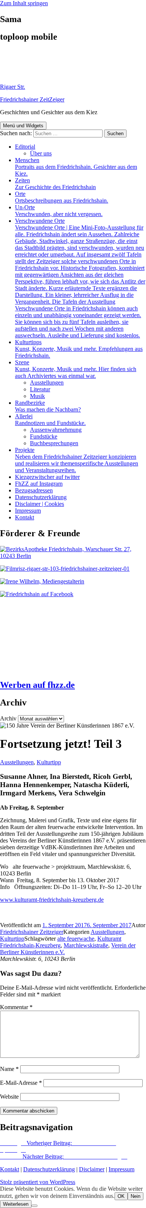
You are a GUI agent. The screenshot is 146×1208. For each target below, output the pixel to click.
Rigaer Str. (12, 87)
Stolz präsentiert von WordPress (37, 1182)
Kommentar (16, 1007)
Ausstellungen (47, 382)
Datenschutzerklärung (41, 497)
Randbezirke (48, 406)
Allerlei (50, 419)
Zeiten (55, 183)
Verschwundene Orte (80, 278)
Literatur (40, 389)
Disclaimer (91, 1169)
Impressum (28, 510)
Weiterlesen (15, 1204)
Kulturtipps (79, 349)
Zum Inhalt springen (24, 3)
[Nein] (34, 1206)
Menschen (76, 167)
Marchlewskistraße (86, 945)
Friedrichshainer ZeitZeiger (32, 99)
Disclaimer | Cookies (39, 504)
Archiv (8, 718)
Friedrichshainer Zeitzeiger (31, 932)
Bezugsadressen (34, 490)
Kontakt (24, 517)
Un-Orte (59, 210)
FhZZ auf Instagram (39, 483)
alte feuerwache (75, 938)
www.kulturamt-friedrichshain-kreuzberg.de (52, 899)
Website (9, 1096)
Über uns (41, 153)
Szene (75, 369)
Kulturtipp (49, 762)
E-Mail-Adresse (21, 1083)
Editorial (25, 146)
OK (121, 1196)
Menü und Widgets (23, 125)
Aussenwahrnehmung (56, 430)
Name (9, 1069)
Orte (61, 197)
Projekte (76, 460)
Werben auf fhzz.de (37, 685)
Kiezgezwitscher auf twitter (47, 477)
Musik (37, 396)
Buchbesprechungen (54, 443)
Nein (135, 1196)
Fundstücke (43, 436)
